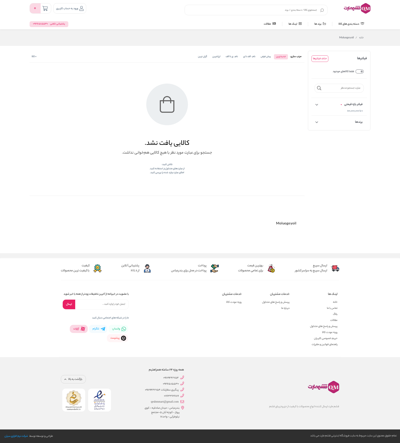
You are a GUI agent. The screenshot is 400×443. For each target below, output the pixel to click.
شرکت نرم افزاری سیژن (16, 436)
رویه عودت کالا (330, 332)
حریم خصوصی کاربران (326, 338)
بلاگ (335, 314)
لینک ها (293, 24)
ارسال (69, 304)
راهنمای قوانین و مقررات (325, 344)
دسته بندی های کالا (349, 24)
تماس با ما (332, 308)
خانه (359, 38)
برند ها (318, 24)
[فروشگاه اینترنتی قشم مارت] (357, 8)
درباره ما (285, 308)
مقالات (267, 24)
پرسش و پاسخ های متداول (324, 326)
